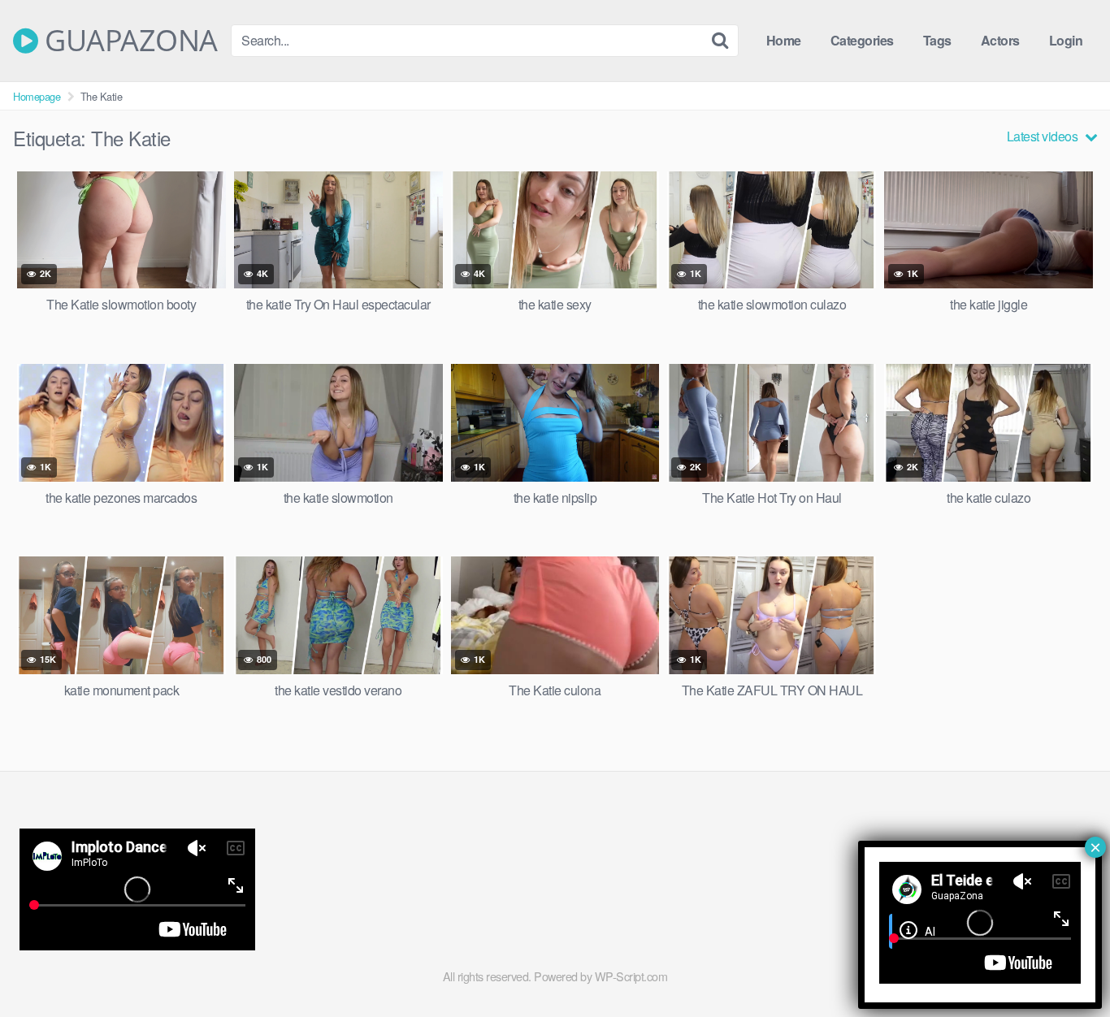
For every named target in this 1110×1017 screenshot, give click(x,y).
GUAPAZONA (128, 40)
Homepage (36, 96)
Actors (1000, 40)
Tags (937, 40)
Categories (862, 40)
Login (1066, 40)
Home (783, 40)
